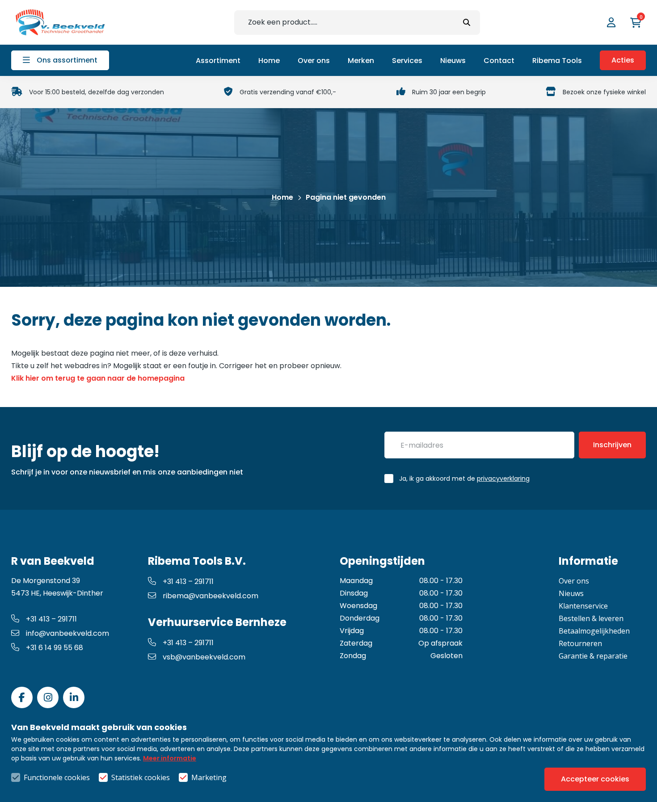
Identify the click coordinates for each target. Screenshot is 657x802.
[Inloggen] (612, 22)
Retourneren (580, 643)
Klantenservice (583, 606)
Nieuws (571, 593)
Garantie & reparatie (593, 656)
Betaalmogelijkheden (594, 631)
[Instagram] (48, 697)
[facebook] (22, 697)
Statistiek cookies (140, 777)
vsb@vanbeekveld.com (204, 657)
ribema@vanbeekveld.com (210, 596)
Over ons (574, 581)
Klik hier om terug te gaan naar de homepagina (98, 378)
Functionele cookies (57, 777)
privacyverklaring (503, 478)
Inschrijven (612, 445)
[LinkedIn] (73, 697)
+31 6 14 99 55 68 (54, 647)
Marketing (209, 777)
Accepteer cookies (595, 779)
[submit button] (466, 22)
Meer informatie (169, 758)
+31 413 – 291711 (51, 619)
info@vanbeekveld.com (67, 633)
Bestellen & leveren (591, 618)
